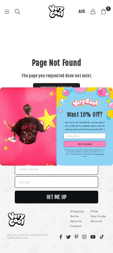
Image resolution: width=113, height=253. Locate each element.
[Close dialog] (110, 90)
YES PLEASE (85, 144)
